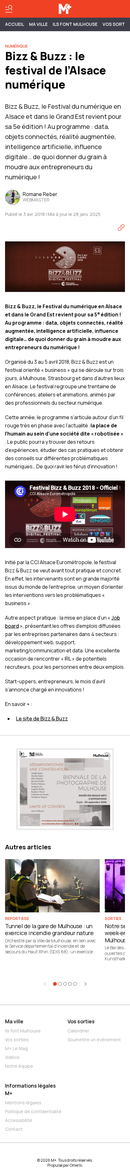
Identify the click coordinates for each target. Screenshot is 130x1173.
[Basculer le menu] (9, 9)
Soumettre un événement (94, 1040)
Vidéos (12, 1057)
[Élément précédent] (45, 984)
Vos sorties (17, 1040)
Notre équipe (19, 1066)
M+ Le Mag (16, 1048)
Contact (13, 1129)
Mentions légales (23, 1103)
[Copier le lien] (121, 227)
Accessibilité (18, 1120)
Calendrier (78, 1031)
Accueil (14, 24)
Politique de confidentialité (33, 1111)
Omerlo (76, 1165)
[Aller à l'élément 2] (60, 984)
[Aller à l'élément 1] (55, 984)
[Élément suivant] (85, 984)
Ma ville (14, 1021)
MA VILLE (38, 24)
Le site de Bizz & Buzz (42, 718)
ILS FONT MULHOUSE (75, 24)
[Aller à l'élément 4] (70, 984)
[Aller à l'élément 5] (75, 984)
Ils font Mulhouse (23, 1031)
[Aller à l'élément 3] (65, 984)
